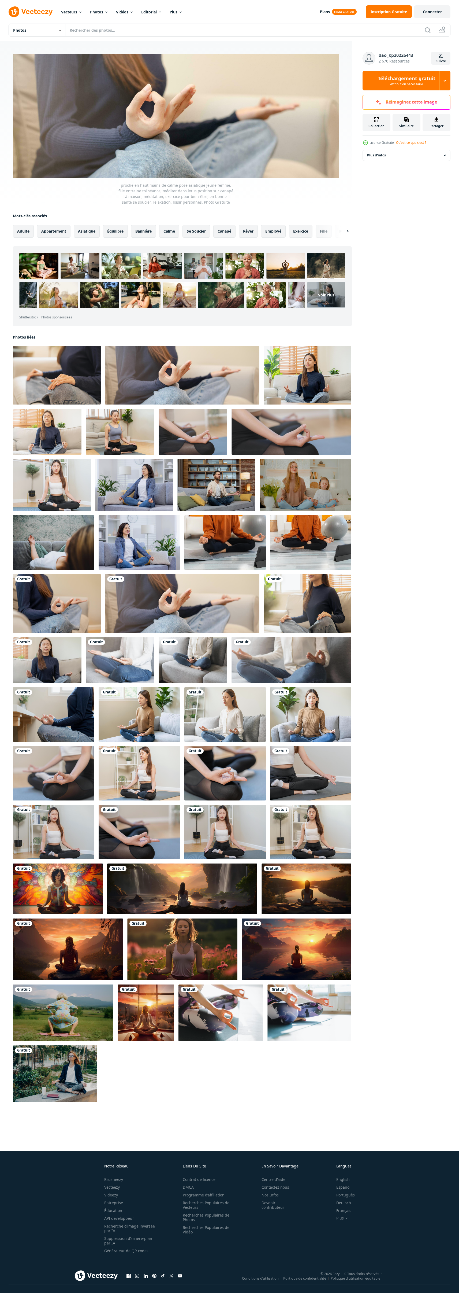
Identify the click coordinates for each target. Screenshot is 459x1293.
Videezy (111, 1195)
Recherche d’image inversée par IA (129, 1228)
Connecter (432, 11)
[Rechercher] (427, 30)
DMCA (188, 1187)
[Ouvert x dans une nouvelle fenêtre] (171, 1275)
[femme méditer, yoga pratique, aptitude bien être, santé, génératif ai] (58, 889)
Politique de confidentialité (304, 1278)
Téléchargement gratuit (406, 80)
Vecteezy (112, 1187)
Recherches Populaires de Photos (206, 1217)
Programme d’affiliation (204, 1195)
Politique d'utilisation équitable (355, 1278)
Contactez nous (275, 1187)
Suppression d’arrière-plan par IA (128, 1241)
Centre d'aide (273, 1179)
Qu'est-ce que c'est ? (411, 142)
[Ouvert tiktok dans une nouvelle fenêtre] (163, 1275)
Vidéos (122, 11)
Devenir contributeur (273, 1205)
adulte (23, 231)
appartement (53, 231)
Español (343, 1187)
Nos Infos (270, 1195)
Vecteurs (69, 11)
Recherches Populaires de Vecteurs (206, 1205)
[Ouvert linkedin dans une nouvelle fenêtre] (146, 1275)
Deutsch (343, 1202)
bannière (143, 231)
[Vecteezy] (31, 11)
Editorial (149, 11)
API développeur (119, 1218)
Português (345, 1195)
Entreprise (113, 1202)
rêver (248, 231)
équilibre (115, 231)
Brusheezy (113, 1179)
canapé (224, 231)
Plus (173, 11)
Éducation (113, 1210)
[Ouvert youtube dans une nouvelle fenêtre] (180, 1275)
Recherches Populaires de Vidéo (206, 1230)
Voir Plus (326, 294)
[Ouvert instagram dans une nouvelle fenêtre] (137, 1275)
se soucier (196, 231)
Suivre (441, 61)
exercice (300, 231)
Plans (325, 11)
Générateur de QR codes (126, 1250)
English (343, 1179)
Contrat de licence (199, 1179)
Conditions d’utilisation (260, 1278)
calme (169, 231)
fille (323, 231)
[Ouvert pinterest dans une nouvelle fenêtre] (154, 1275)
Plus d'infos (376, 155)
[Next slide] (343, 231)
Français (343, 1210)
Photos (96, 11)
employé (273, 231)
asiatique (86, 231)
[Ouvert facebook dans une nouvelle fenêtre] (128, 1275)
